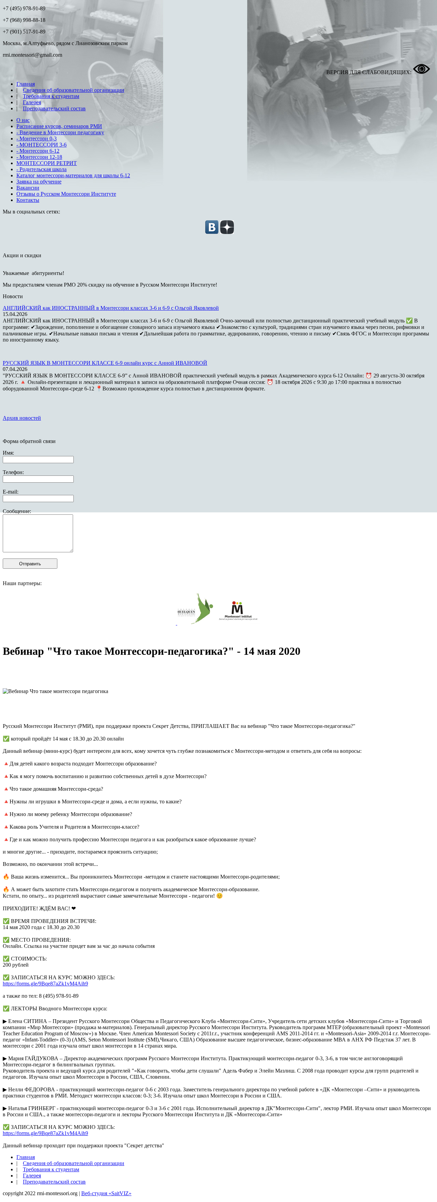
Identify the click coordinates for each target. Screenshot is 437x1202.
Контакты (27, 200)
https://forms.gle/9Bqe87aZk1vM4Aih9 (45, 983)
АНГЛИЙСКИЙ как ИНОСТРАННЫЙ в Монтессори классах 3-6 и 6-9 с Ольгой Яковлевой (111, 308)
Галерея (32, 102)
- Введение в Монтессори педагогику (60, 132)
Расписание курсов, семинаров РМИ (59, 126)
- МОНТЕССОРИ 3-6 (41, 145)
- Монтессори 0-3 (36, 138)
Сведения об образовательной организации (73, 90)
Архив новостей (22, 418)
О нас (23, 120)
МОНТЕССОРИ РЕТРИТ (46, 163)
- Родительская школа (41, 169)
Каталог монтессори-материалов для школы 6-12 (73, 175)
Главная (25, 84)
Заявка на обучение (38, 181)
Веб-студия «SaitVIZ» (106, 1193)
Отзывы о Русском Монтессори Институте (66, 194)
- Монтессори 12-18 (39, 157)
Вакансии (27, 188)
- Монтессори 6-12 (37, 151)
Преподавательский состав (54, 108)
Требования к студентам (51, 96)
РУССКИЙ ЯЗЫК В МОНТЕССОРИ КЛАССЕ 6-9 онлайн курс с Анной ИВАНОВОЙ (105, 363)
